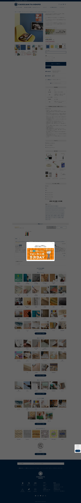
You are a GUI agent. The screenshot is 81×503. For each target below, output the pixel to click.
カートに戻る (78, 450)
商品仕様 (77, 445)
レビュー (77, 448)
